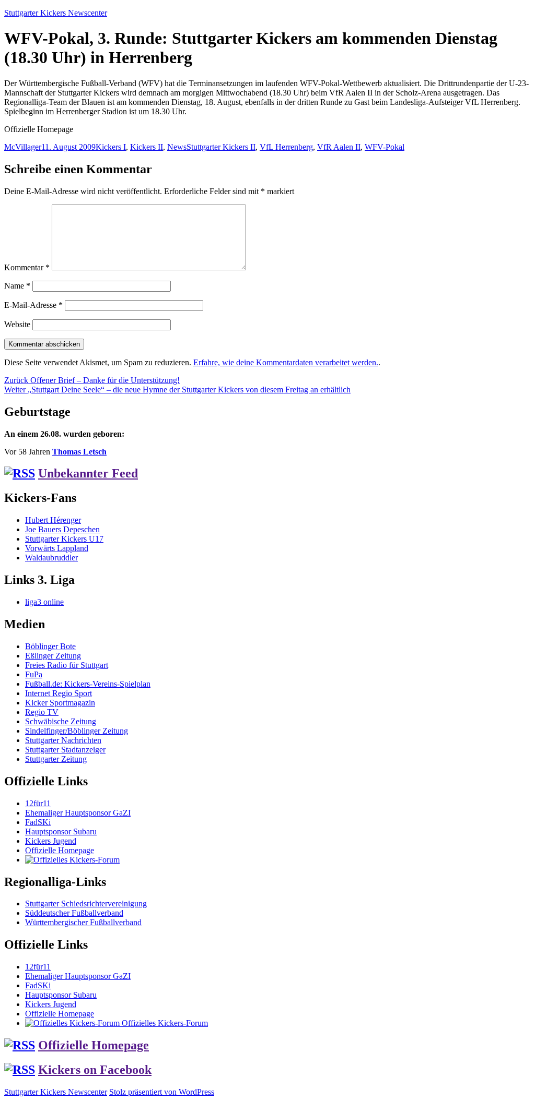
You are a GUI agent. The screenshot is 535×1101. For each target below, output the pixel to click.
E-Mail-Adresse (33, 305)
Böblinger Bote (50, 646)
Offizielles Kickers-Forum (164, 1023)
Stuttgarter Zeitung (56, 759)
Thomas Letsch (79, 451)
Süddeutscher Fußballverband (74, 912)
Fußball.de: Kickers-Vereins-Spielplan (87, 683)
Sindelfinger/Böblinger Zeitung (76, 730)
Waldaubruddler (51, 557)
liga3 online (44, 601)
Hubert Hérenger (53, 520)
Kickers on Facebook (95, 1069)
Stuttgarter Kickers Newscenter (55, 12)
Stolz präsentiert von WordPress (161, 1091)
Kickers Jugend (50, 840)
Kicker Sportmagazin (60, 702)
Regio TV (42, 712)
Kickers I (111, 146)
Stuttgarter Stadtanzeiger (65, 749)
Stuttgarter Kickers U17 (64, 538)
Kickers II (146, 146)
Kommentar (27, 267)
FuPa (33, 674)
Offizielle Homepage (59, 850)
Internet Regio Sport (58, 693)
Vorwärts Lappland (56, 548)
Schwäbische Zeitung (60, 721)
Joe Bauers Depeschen (62, 529)
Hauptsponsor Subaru (61, 831)
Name (17, 285)
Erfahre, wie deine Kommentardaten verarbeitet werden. (285, 362)
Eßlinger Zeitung (53, 655)
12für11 (38, 803)
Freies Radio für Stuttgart (66, 665)
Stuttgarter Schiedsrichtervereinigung (86, 903)
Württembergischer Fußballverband (83, 922)
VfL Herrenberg (286, 146)
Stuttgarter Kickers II (221, 146)
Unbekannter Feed (88, 473)
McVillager (22, 146)
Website (17, 324)
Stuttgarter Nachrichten (63, 740)
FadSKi (38, 822)
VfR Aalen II (338, 146)
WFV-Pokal (384, 146)
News (177, 146)
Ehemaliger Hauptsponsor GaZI (78, 812)
